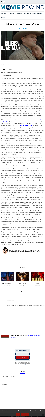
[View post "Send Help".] (37, 276)
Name (2, 321)
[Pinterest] (25, 260)
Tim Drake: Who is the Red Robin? (7, 283)
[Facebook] (1, 2)
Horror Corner (31, 13)
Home (2, 13)
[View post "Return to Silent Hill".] (22, 276)
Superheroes (5, 381)
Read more (24, 414)
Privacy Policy (24, 364)
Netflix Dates (7, 13)
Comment (3, 326)
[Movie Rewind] (22, 7)
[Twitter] (20, 260)
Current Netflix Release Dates (8, 376)
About (2, 17)
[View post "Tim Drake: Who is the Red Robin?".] (7, 276)
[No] (43, 413)
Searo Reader (10, 297)
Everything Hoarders (6, 379)
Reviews (13, 13)
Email (17, 321)
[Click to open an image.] (22, 45)
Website (32, 321)
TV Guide (39, 13)
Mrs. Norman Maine (22, 13)
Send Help (37, 283)
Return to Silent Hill (22, 283)
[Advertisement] (22, 399)
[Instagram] (4, 2)
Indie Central (5, 384)
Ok (18, 414)
